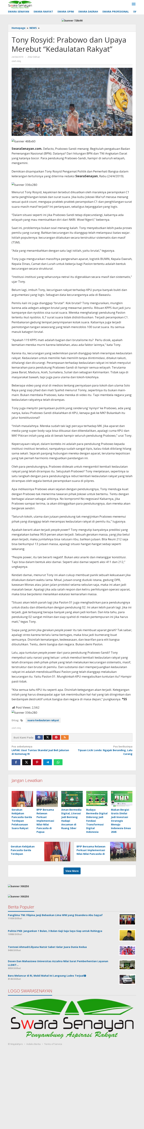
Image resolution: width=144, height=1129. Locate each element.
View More (72, 871)
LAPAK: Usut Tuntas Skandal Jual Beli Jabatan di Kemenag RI (40, 750)
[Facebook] (39, 737)
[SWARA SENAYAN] (20, 4)
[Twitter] (47, 737)
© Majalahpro (15, 1044)
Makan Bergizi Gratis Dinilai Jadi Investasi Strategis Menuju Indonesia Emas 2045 (121, 821)
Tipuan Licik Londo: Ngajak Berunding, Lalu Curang (105, 750)
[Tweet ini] (26, 762)
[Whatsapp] (58, 762)
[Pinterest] (56, 737)
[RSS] (65, 737)
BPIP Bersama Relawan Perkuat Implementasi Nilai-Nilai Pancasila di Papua (45, 821)
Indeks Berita (34, 1044)
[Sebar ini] (16, 762)
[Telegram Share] (47, 762)
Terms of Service (53, 1044)
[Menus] (133, 4)
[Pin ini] (37, 762)
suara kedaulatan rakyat (43, 720)
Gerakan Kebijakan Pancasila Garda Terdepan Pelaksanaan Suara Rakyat (23, 854)
